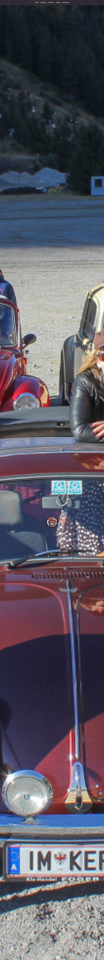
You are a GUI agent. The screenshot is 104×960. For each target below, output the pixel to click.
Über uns (51, 2)
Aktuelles (43, 2)
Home (36, 2)
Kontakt (58, 2)
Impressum (66, 2)
